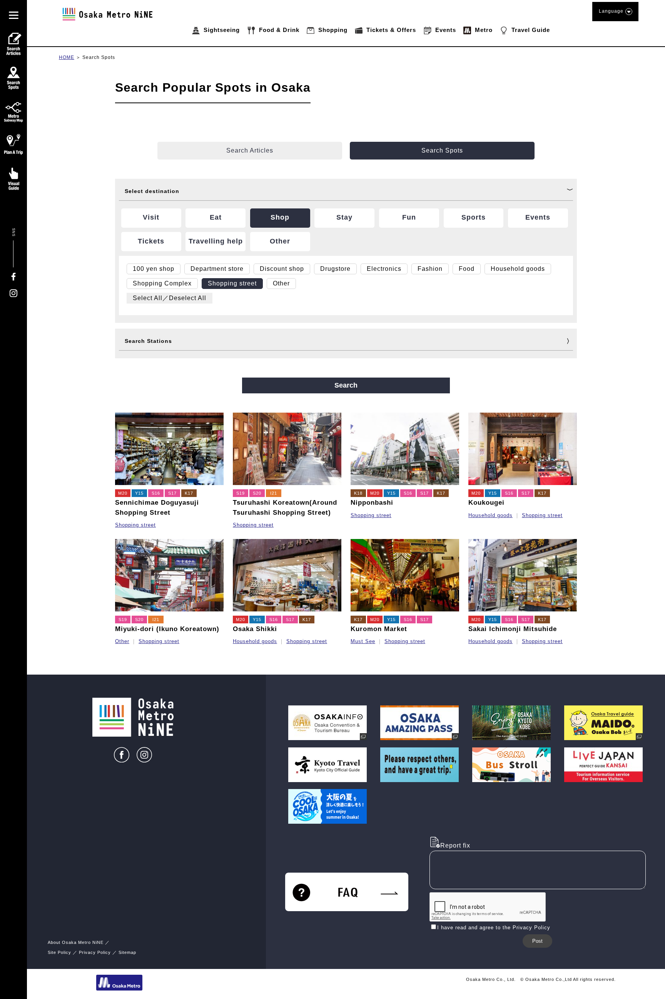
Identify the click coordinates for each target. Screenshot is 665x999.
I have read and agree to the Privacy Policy (493, 927)
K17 (189, 493)
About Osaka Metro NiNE (76, 942)
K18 (358, 493)
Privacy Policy (95, 952)
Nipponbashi (372, 502)
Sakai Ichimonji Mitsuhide (512, 629)
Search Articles (249, 150)
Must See (363, 641)
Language (611, 11)
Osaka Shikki (255, 629)
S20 (257, 493)
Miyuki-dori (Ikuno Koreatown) (167, 629)
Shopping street (135, 525)
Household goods (490, 515)
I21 (273, 493)
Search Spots (98, 57)
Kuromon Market (379, 629)
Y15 (139, 493)
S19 (240, 493)
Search (346, 385)
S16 (156, 493)
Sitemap (127, 952)
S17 (172, 493)
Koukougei (486, 502)
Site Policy (59, 952)
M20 (122, 493)
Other (122, 641)
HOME (66, 57)
